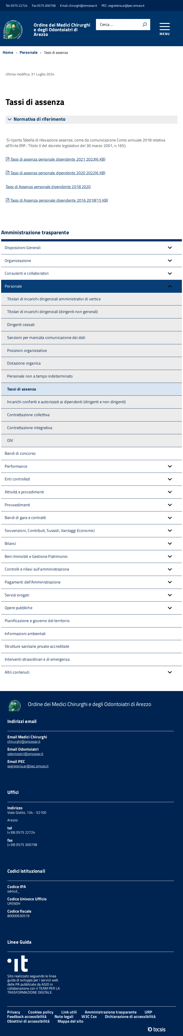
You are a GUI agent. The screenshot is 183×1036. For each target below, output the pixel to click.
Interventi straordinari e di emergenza (37, 659)
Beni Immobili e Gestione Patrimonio (36, 556)
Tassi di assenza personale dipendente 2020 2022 (57, 173)
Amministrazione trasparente (111, 1012)
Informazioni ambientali (25, 634)
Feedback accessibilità (26, 1016)
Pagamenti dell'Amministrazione (32, 582)
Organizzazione (18, 260)
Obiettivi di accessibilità (28, 1021)
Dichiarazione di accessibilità (130, 1016)
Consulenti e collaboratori (27, 273)
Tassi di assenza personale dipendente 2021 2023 (57, 159)
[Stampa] (144, 24)
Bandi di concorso (20, 453)
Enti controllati (17, 479)
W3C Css (89, 1016)
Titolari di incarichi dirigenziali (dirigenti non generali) (52, 312)
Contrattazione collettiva (28, 415)
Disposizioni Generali (23, 248)
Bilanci (10, 543)
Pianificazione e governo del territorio (37, 621)
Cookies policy (40, 1012)
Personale (13, 286)
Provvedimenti (17, 505)
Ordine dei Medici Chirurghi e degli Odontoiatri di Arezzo (62, 30)
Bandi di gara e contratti (25, 518)
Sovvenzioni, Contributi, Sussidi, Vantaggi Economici (50, 530)
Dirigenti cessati (21, 325)
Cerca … (106, 24)
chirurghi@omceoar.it (23, 741)
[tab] (91, 120)
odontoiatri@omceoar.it (25, 753)
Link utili (69, 1012)
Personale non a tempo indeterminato (40, 376)
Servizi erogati (17, 595)
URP (148, 1012)
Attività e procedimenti (24, 492)
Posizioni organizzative (27, 350)
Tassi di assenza (21, 389)
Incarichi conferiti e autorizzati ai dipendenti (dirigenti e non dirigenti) (66, 402)
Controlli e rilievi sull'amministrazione (37, 569)
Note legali (63, 1016)
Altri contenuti (17, 672)
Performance (16, 466)
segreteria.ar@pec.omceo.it (28, 766)
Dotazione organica (24, 363)
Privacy (13, 1012)
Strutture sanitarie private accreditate (37, 646)
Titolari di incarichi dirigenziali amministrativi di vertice (54, 299)
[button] (170, 247)
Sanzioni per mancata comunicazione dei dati (46, 337)
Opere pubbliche (18, 608)
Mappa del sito (70, 1021)
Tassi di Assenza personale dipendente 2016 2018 (59, 200)
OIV (10, 440)
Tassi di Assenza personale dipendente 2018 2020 (48, 187)
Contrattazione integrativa (29, 428)
